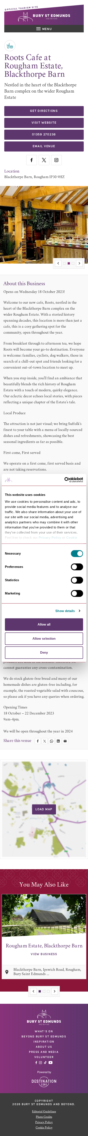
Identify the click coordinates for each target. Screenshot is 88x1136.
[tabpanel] (44, 936)
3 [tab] (73, 263)
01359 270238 (44, 134)
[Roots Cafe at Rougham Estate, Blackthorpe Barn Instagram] (56, 160)
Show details (65, 611)
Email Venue (44, 146)
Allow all (44, 624)
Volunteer (44, 1057)
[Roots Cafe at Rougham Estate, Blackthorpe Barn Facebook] (31, 160)
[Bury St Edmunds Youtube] (50, 1062)
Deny (44, 652)
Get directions (44, 111)
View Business (44, 954)
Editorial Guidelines (44, 1111)
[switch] (77, 566)
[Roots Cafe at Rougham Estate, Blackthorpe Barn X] (44, 160)
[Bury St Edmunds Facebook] (36, 1062)
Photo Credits (44, 1117)
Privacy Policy (50, 537)
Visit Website (44, 122)
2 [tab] (68, 263)
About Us (44, 1047)
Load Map (44, 809)
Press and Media (44, 1052)
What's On (44, 1031)
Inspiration (44, 1041)
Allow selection (44, 638)
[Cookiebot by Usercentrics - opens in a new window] (64, 480)
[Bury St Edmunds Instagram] (40, 1062)
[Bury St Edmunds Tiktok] (45, 1062)
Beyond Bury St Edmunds (44, 1036)
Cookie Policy (44, 1127)
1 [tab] (64, 263)
